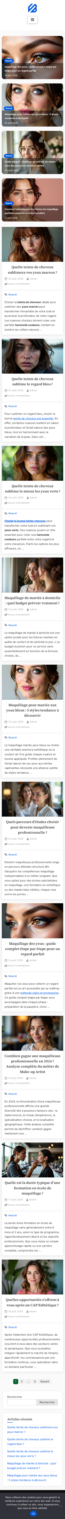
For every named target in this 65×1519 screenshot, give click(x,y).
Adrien (33, 278)
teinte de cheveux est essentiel (33, 418)
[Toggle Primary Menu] (32, 19)
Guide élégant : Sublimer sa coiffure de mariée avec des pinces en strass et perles (30, 163)
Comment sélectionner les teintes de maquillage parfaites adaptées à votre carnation (31, 211)
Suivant (44, 1381)
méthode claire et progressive (39, 993)
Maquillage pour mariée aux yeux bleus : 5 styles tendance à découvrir (31, 116)
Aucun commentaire (19, 284)
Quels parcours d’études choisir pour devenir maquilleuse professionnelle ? (32, 827)
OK (33, 1513)
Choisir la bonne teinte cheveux (25, 521)
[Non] (60, 1506)
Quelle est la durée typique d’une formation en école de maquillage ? (32, 1188)
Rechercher (14, 1397)
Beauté (9, 61)
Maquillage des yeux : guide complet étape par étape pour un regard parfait (30, 68)
